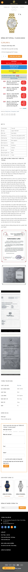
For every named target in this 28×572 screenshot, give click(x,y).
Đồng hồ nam (7, 111)
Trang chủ (6, 7)
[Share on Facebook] (5, 114)
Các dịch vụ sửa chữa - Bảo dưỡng (8, 545)
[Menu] (2, 2)
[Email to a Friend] (9, 114)
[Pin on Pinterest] (12, 114)
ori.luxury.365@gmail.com (8, 523)
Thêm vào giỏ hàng (15, 56)
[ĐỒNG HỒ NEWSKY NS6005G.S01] (21, 486)
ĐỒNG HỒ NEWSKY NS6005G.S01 (21, 494)
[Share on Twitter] (7, 114)
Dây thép (19, 385)
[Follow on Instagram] (5, 527)
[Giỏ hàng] (26, 2)
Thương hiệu (14, 7)
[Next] (27, 489)
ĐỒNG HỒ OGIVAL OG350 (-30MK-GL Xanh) (7, 494)
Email (4, 452)
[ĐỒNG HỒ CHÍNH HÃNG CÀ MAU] (14, 2)
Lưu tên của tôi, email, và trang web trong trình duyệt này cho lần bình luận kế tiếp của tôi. (13, 461)
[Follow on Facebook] (2, 527)
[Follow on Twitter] (8, 527)
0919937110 (5, 521)
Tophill (22, 7)
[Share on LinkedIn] (14, 114)
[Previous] (1, 489)
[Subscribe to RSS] (12, 527)
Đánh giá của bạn (7, 429)
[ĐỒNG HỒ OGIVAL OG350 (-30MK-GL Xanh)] (7, 486)
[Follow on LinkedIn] (15, 527)
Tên (4, 446)
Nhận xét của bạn (7, 434)
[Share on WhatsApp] (2, 114)
